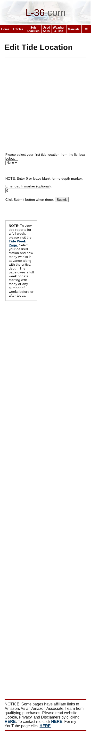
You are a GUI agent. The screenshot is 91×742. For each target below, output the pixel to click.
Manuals (74, 29)
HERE (10, 721)
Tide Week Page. (17, 243)
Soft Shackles (33, 29)
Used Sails (46, 29)
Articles (17, 29)
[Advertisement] (45, 106)
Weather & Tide (59, 29)
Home (5, 29)
